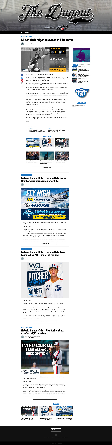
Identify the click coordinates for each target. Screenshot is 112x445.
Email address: (75, 105)
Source (27, 121)
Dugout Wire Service (30, 44)
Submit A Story (47, 438)
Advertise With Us (64, 438)
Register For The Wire (55, 438)
